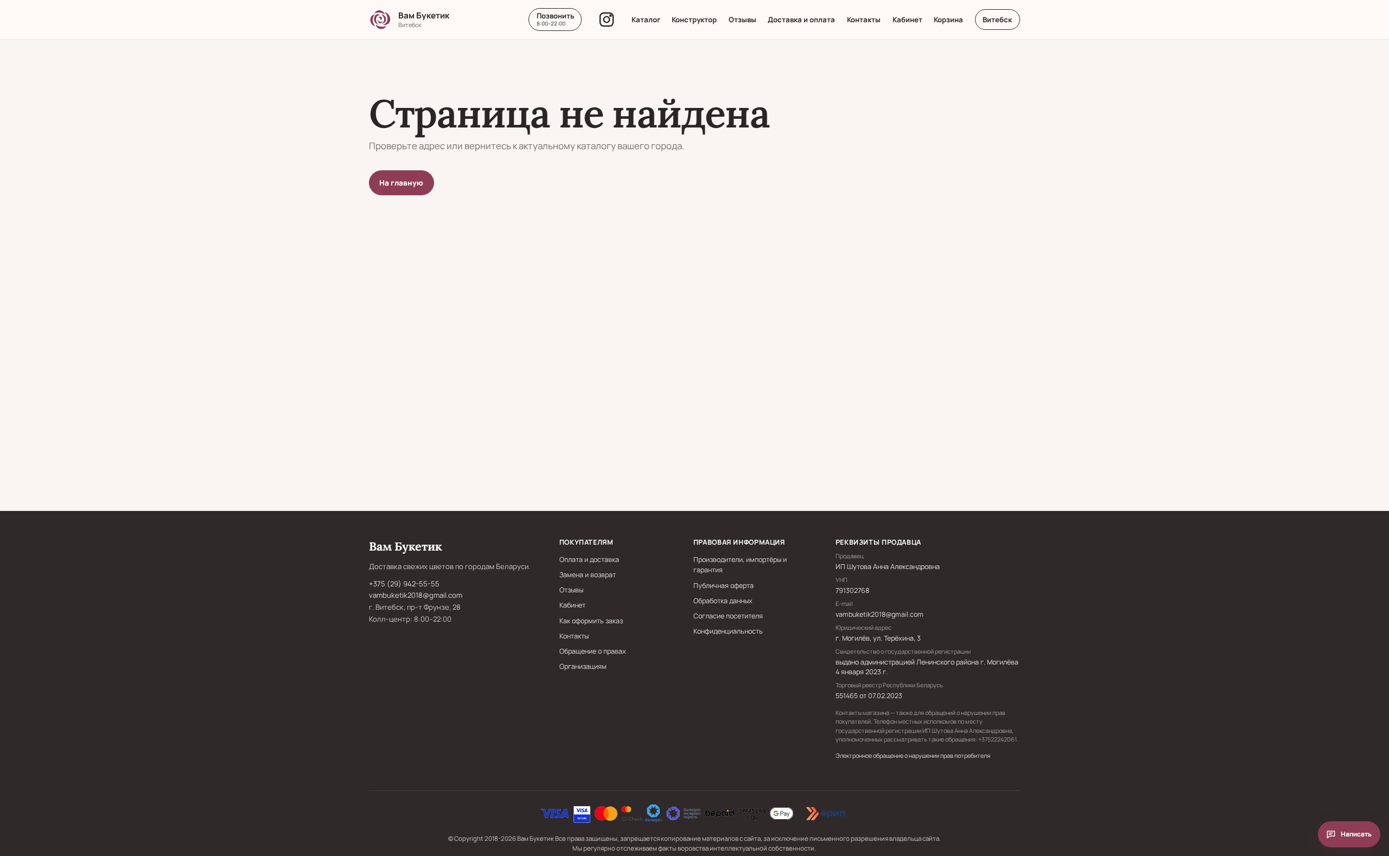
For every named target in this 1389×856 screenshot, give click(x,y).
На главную (401, 183)
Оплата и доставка (589, 559)
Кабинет (907, 19)
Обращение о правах (592, 651)
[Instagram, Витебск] (607, 20)
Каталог (646, 19)
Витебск (997, 19)
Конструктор (694, 19)
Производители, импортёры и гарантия (740, 564)
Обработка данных (723, 600)
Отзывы (742, 19)
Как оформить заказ (591, 620)
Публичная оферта (723, 585)
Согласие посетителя (728, 616)
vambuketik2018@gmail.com (415, 595)
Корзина (948, 19)
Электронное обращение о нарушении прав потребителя (913, 755)
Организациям (583, 666)
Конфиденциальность (728, 631)
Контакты (864, 19)
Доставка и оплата (801, 19)
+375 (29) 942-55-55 (404, 584)
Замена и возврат (587, 574)
